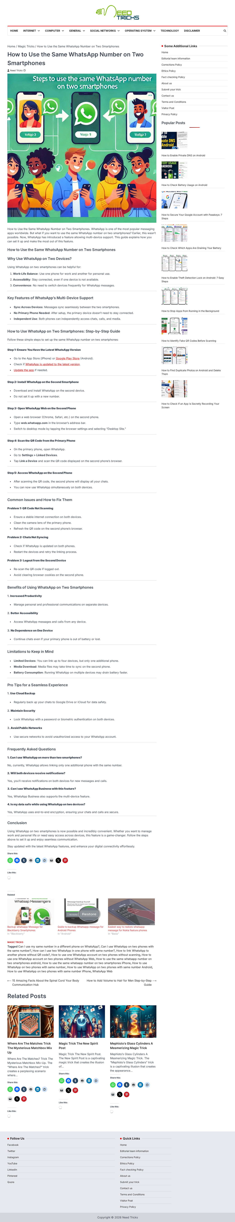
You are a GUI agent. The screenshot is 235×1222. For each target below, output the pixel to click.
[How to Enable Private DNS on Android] (174, 140)
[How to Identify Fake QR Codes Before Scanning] (174, 325)
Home (14, 30)
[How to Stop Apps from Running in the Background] (174, 296)
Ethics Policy (169, 70)
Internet (29, 30)
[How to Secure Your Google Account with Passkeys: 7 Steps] (174, 199)
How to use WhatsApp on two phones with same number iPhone (49, 971)
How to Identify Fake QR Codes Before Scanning (189, 340)
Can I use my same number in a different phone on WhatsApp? (58, 946)
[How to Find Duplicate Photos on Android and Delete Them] (174, 355)
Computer (52, 30)
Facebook (13, 1144)
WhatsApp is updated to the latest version (52, 364)
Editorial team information (176, 58)
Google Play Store (67, 358)
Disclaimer (192, 30)
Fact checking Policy (173, 77)
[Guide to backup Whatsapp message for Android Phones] (81, 911)
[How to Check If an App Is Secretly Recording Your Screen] (174, 388)
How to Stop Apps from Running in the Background (190, 310)
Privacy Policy (169, 114)
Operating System (138, 30)
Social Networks (103, 30)
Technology (170, 30)
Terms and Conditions (174, 101)
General (75, 30)
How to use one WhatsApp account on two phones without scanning (95, 954)
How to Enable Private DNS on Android (183, 155)
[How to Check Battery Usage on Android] (174, 170)
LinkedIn (12, 1169)
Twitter (11, 1151)
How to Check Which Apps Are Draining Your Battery (191, 247)
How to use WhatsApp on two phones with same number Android (109, 967)
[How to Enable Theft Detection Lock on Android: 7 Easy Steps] (174, 262)
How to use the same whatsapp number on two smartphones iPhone (86, 963)
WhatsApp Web (102, 971)
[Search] (224, 30)
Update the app (24, 370)
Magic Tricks (15, 942)
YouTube (12, 1163)
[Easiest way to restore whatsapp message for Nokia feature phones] (131, 911)
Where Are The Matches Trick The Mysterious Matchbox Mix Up (29, 1048)
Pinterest (12, 1175)
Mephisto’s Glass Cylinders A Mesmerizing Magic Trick (131, 1046)
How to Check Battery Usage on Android (184, 184)
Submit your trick (171, 89)
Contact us (168, 95)
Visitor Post (168, 108)
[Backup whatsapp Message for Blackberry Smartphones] (30, 911)
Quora (10, 1182)
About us (167, 83)
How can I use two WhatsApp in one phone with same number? (74, 950)
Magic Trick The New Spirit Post (78, 1046)
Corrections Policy (172, 64)
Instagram (13, 1157)
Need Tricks (16, 70)
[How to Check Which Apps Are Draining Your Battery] (174, 233)
